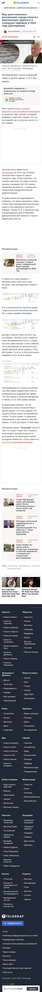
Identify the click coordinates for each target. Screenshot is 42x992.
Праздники (27, 815)
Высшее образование (29, 643)
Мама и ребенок (31, 714)
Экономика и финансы (8, 674)
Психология (29, 726)
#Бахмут (36, 566)
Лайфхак (28, 763)
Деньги (7, 680)
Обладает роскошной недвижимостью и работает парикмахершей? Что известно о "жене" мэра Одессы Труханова (26, 527)
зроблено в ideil (8, 984)
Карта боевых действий (10, 786)
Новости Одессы (11, 632)
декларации (8, 172)
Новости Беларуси (8, 764)
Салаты (27, 895)
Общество (27, 612)
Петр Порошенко (11, 851)
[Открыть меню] (3, 3)
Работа (27, 621)
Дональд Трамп (10, 827)
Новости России (11, 751)
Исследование (30, 730)
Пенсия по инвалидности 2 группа (10, 885)
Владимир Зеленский (8, 821)
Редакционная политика (13, 940)
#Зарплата (12, 566)
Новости (6, 612)
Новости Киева (10, 617)
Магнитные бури (31, 768)
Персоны (6, 815)
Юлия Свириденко (12, 866)
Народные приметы (28, 828)
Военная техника (11, 807)
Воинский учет (30, 801)
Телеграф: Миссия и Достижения (17, 968)
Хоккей (27, 690)
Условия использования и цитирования (20, 944)
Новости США (10, 747)
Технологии (9, 714)
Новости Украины (19, 256)
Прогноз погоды (31, 652)
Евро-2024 (28, 694)
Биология (8, 722)
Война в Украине (10, 780)
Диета (26, 722)
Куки (20, 989)
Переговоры (9, 795)
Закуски (27, 899)
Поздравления (30, 772)
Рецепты (26, 874)
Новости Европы (11, 743)
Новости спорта (29, 673)
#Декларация (24, 566)
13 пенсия (8, 879)
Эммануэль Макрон (9, 836)
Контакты (7, 956)
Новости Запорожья (8, 641)
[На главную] (21, 3)
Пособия (28, 648)
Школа (27, 638)
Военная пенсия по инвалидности (11, 893)
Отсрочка (28, 793)
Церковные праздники (29, 821)
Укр (38, 3)
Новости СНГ (9, 755)
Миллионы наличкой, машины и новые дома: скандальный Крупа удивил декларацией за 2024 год (26, 265)
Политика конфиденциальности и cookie (20, 936)
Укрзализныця (10, 701)
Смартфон (8, 730)
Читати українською (10, 37)
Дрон (6, 726)
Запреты (28, 837)
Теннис (27, 686)
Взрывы (7, 791)
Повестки (28, 785)
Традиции (28, 833)
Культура (28, 759)
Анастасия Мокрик (14, 31)
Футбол (27, 678)
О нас (5, 932)
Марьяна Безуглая (8, 861)
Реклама (6, 948)
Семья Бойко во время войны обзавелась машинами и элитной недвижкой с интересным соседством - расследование (27, 551)
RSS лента (7, 972)
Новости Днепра (11, 628)
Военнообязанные (32, 797)
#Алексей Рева (14, 569)
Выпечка (28, 879)
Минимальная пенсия (10, 899)
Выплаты (28, 625)
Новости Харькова (8, 622)
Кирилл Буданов (11, 847)
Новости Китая (10, 759)
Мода (26, 751)
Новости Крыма (10, 659)
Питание (28, 718)
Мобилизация (28, 780)
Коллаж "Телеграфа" (23, 68)
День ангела (29, 841)
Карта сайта (8, 964)
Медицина (28, 633)
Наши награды (9, 952)
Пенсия (5, 874)
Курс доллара (9, 697)
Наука (4, 709)
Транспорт (8, 684)
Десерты (28, 891)
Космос (7, 718)
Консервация (30, 883)
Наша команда (9, 960)
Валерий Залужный (8, 842)
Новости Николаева (8, 664)
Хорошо (32, 989)
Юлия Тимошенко (11, 856)
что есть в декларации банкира (17, 442)
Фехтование (29, 698)
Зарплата (28, 617)
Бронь (27, 789)
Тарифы (7, 692)
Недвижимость (10, 688)
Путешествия (30, 755)
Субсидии (28, 629)
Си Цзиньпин (9, 831)
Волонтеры (8, 803)
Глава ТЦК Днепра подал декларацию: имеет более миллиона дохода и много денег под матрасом (25, 505)
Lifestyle (26, 738)
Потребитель (29, 747)
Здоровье (27, 709)
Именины (28, 845)
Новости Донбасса (8, 653)
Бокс (26, 682)
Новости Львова (11, 636)
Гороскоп (28, 743)
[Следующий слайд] (39, 8)
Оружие (7, 799)
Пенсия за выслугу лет (9, 905)
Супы (26, 887)
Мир (4, 738)
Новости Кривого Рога (11, 647)
